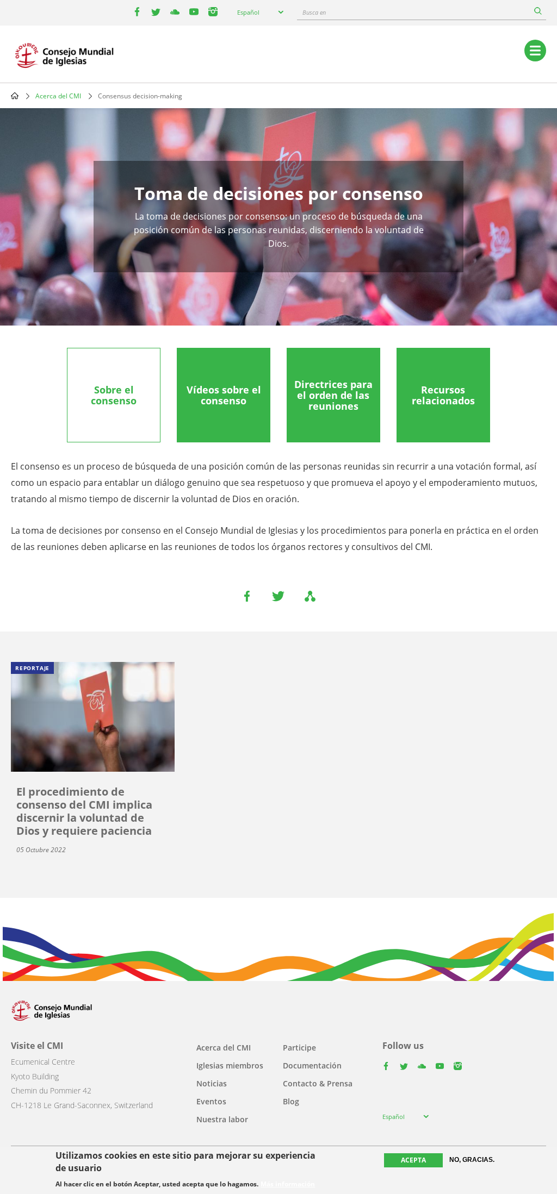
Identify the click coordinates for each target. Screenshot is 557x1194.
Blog (291, 1101)
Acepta (413, 1160)
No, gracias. (471, 1160)
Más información (288, 1184)
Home (14, 95)
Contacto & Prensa (317, 1083)
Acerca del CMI (58, 96)
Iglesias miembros (229, 1065)
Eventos (211, 1101)
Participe (299, 1047)
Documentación (312, 1065)
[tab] (113, 395)
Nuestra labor (222, 1119)
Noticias (211, 1083)
